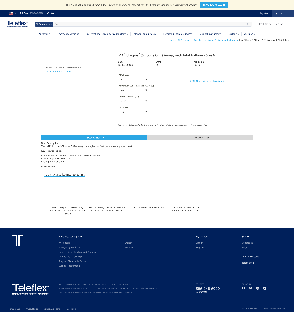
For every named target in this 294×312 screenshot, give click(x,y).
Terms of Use (14, 309)
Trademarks (71, 309)
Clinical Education (251, 256)
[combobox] (134, 79)
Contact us (133, 288)
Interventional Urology (144, 33)
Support (279, 24)
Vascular (248, 33)
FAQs (244, 247)
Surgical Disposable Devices (177, 33)
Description (94, 138)
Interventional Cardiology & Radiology (106, 33)
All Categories (184, 40)
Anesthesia (44, 33)
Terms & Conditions (51, 309)
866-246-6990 (36, 13)
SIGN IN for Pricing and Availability (208, 80)
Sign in (278, 13)
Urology (233, 33)
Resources (200, 137)
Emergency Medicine (68, 33)
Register (264, 13)
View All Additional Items (59, 71)
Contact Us (52, 13)
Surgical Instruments (210, 33)
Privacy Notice (32, 309)
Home (171, 40)
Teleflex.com (248, 262)
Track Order (265, 24)
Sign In (199, 242)
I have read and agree (214, 4)
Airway (211, 40)
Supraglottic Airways (226, 40)
